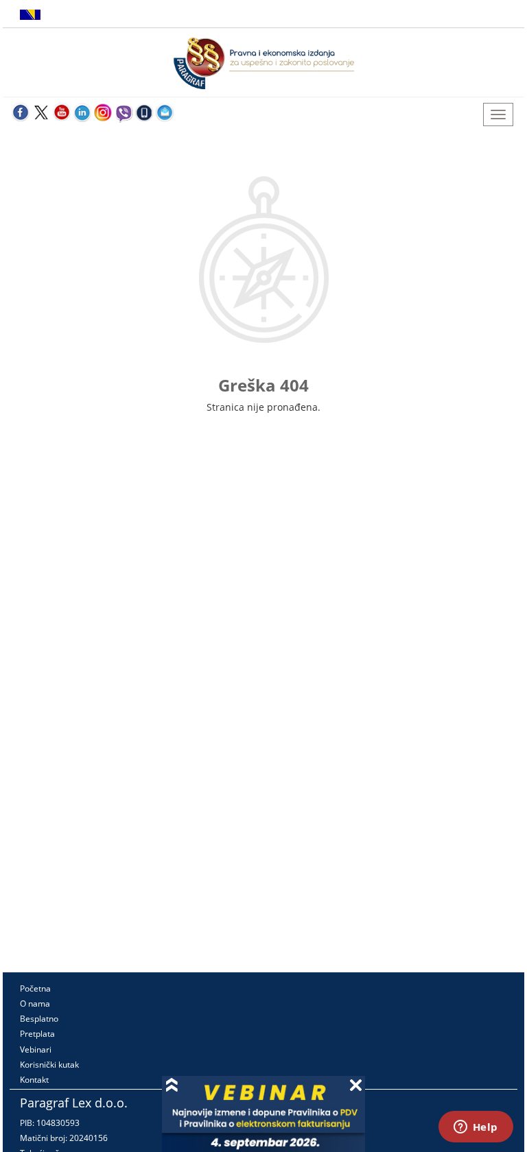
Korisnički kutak (49, 1064)
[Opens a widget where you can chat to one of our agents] (475, 1128)
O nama (35, 1003)
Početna (35, 988)
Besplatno (39, 1018)
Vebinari (35, 1049)
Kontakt (34, 1079)
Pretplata (37, 1034)
